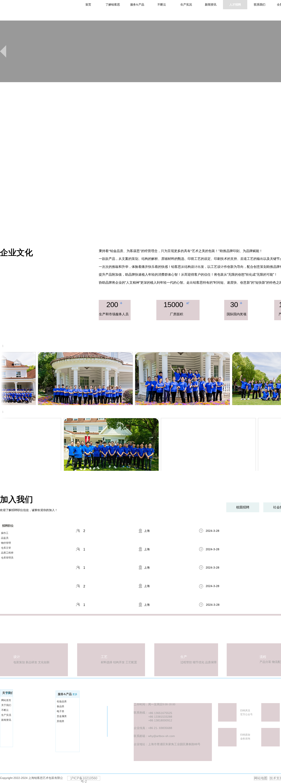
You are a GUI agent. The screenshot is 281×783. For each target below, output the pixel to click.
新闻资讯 (6, 720)
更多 (8, 693)
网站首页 (6, 700)
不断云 (5, 710)
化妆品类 (62, 701)
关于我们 (6, 705)
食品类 (60, 706)
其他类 (60, 721)
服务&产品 (65, 694)
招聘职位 (8, 525)
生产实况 (6, 715)
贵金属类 (62, 716)
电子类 (60, 711)
